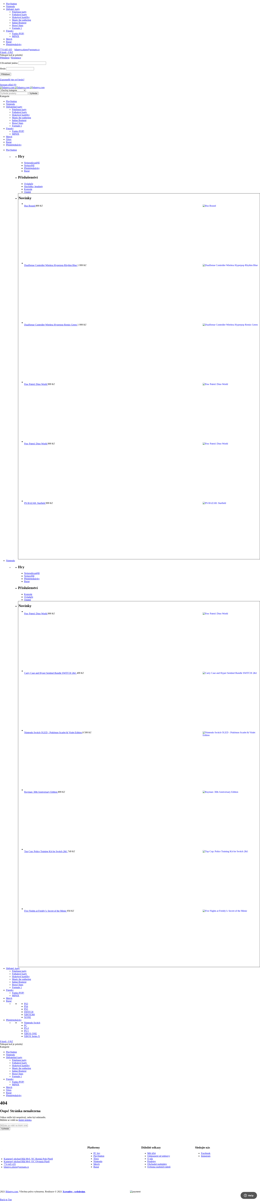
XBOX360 (29, 1014)
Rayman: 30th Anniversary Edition (41, 792)
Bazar (9, 41)
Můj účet (151, 1153)
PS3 (26, 1003)
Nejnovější (29, 165)
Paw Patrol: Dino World (36, 384)
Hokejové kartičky (21, 17)
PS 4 (26, 1028)
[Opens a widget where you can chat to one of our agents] (248, 1195)
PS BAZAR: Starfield (35, 503)
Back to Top (6, 1199)
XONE (27, 1017)
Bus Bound (30, 205)
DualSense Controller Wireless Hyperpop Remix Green (50, 324)
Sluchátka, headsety (33, 186)
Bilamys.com (12, 1191)
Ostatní (27, 192)
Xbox (96, 1158)
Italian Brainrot (19, 22)
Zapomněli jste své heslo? (12, 79)
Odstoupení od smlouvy (158, 1156)
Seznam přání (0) (8, 84)
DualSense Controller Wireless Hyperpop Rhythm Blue (50, 265)
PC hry (96, 1153)
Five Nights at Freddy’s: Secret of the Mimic (45, 911)
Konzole (28, 189)
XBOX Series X (32, 1036)
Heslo (3, 68)
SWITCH (28, 1012)
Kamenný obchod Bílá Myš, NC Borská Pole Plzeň (28, 1159)
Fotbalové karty (19, 14)
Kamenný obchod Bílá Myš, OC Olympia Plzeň (27, 1161)
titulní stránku (25, 1120)
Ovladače (28, 183)
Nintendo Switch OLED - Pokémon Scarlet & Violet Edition (53, 732)
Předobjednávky (14, 44)
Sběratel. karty (13, 9)
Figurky (10, 31)
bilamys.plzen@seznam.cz (27, 49)
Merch (9, 39)
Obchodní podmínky (157, 1164)
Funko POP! (18, 33)
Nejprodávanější (32, 162)
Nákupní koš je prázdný (11, 55)
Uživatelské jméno (9, 63)
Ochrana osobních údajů (158, 1167)
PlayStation (11, 3)
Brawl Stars (17, 25)
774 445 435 (6, 49)
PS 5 (26, 1031)
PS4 (26, 1006)
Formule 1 (17, 28)
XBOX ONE (30, 1033)
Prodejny (151, 1161)
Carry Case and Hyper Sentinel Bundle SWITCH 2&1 (50, 673)
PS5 (26, 1009)
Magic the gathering (21, 20)
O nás (150, 1158)
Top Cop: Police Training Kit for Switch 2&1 (46, 851)
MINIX (15, 36)
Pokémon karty (19, 12)
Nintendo (10, 6)
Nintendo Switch (32, 1022)
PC (25, 1025)
